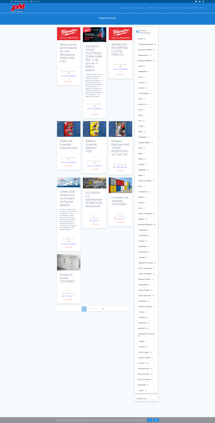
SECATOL (141, 203)
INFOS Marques (162, 8)
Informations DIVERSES (68, 244)
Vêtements (142, 347)
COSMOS (141, 88)
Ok (149, 420)
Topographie (142, 317)
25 (104, 309)
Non (156, 420)
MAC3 (140, 153)
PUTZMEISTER (142, 192)
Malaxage (142, 257)
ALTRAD (94, 220)
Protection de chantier (145, 306)
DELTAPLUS (142, 104)
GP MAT (140, 126)
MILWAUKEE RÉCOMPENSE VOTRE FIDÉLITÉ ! (119, 49)
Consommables (143, 235)
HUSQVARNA (142, 137)
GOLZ (140, 121)
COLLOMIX (141, 82)
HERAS (140, 132)
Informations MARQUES (68, 76)
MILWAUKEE (142, 170)
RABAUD (141, 197)
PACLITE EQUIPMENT (144, 181)
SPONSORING (142, 385)
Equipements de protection (146, 334)
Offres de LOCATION (144, 379)
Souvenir (141, 390)
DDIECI (140, 99)
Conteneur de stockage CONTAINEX (119, 201)
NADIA (140, 175)
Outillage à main (143, 285)
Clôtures (141, 312)
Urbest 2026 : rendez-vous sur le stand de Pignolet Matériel (68, 198)
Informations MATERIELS (145, 224)
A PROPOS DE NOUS (124, 8)
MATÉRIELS (150, 8)
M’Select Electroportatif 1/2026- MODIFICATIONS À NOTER (120, 148)
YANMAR (141, 219)
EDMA (140, 115)
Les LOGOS (141, 363)
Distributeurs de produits (145, 44)
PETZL (140, 186)
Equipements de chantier (145, 263)
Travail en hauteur (143, 352)
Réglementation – (143, 55)
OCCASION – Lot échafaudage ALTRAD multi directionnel (94, 199)
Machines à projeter (144, 279)
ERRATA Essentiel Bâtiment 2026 (91, 146)
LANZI (140, 148)
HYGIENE (140, 39)
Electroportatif (142, 252)
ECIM (140, 110)
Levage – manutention (145, 274)
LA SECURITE (142, 328)
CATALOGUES (139, 8)
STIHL (140, 208)
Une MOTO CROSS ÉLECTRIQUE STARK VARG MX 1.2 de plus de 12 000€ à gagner (94, 58)
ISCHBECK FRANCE (144, 142)
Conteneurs (120, 218)
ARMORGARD (142, 71)
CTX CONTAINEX (143, 93)
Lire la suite (68, 81)
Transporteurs (142, 323)
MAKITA (140, 159)
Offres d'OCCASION (143, 374)
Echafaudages (142, 246)
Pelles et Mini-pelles (144, 295)
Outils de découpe (143, 290)
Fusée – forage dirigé (145, 268)
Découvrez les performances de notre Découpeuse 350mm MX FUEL (68, 53)
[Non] (213, 420)
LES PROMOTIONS (121, 167)
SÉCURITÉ (173, 8)
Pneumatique (142, 301)
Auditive (141, 341)
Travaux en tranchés (144, 358)
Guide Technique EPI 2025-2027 (188, 8)
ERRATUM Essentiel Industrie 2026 (69, 145)
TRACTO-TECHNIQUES (145, 213)
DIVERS (202, 8)
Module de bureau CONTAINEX (67, 278)
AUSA (140, 77)
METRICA (141, 164)
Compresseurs (142, 230)
